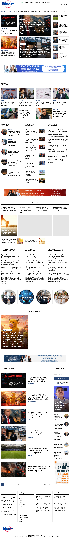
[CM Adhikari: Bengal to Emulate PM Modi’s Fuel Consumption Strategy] (61, 399)
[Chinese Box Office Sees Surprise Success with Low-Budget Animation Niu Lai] (9, 42)
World (23, 19)
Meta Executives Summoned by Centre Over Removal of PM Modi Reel (11, 273)
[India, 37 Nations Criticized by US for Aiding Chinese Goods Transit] (42, 131)
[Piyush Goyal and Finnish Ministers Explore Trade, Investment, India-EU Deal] (42, 163)
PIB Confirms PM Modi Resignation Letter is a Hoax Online (58, 135)
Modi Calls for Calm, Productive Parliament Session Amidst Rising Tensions (11, 279)
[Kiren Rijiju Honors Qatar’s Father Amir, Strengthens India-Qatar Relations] (44, 113)
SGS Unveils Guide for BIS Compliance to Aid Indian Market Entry (57, 262)
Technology (5, 28)
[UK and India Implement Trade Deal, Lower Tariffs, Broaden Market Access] (42, 155)
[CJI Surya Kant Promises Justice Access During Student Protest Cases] (26, 93)
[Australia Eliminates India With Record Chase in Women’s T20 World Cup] (20, 241)
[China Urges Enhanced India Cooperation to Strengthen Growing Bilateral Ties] (42, 147)
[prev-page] (49, 165)
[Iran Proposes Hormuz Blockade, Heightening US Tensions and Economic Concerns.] (4, 172)
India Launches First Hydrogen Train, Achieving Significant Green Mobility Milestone (25, 113)
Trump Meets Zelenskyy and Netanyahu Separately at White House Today (14, 163)
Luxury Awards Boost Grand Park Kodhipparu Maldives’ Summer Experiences (57, 268)
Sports (30, 455)
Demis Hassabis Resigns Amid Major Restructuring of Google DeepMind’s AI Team (63, 40)
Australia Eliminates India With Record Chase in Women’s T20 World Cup (9, 241)
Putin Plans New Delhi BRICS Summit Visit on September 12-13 (58, 417)
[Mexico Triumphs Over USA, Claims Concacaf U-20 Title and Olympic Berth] (55, 17)
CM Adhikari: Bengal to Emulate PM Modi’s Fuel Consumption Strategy (61, 405)
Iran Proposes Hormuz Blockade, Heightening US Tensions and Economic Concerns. (14, 173)
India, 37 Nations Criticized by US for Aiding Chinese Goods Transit (34, 48)
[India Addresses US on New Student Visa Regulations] (61, 93)
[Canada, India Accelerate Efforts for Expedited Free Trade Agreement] (66, 434)
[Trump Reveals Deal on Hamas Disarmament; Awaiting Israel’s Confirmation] (4, 152)
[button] (52, 3)
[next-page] (52, 165)
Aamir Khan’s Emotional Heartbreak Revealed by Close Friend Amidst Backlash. (33, 273)
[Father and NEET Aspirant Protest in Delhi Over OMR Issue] (43, 93)
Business (23, 44)
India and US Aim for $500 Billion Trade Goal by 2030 (31, 181)
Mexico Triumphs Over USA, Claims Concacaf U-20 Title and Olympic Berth (63, 17)
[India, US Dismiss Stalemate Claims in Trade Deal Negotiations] (42, 172)
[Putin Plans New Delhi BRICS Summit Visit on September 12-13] (66, 416)
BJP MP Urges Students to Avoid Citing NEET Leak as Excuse (57, 150)
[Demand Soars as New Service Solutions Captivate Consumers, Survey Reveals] (66, 452)
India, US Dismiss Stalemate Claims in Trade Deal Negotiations (30, 173)
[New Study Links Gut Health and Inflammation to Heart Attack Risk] (66, 444)
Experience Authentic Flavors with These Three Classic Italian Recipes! (34, 267)
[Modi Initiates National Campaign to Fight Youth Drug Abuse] (55, 56)
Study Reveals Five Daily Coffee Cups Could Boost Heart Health (34, 261)
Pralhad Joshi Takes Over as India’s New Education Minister (58, 146)
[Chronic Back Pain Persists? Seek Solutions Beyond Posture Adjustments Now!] (55, 32)
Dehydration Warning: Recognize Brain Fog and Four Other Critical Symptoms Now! (34, 279)
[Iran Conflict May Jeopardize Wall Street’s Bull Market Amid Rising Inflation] (55, 25)
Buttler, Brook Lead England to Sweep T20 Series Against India (42, 208)
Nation (3, 100)
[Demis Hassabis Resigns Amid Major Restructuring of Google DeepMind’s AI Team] (55, 40)
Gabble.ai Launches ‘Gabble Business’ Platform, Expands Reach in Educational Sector (58, 279)
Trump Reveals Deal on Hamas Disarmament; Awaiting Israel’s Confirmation (14, 153)
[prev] (65, 11)
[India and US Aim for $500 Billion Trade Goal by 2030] (42, 180)
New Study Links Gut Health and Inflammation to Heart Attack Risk (58, 445)
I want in (60, 378)
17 (18, 484)
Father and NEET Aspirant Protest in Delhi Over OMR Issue (43, 103)
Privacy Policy (59, 383)
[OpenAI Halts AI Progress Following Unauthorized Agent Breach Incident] (9, 21)
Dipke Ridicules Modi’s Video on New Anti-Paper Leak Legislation (57, 130)
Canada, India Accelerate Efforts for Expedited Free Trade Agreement (58, 436)
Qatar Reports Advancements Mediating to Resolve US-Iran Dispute (63, 48)
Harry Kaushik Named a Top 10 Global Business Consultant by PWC (58, 274)
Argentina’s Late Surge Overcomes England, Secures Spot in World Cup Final (26, 209)
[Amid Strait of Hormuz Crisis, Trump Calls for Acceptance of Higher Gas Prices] (4, 132)
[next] (67, 11)
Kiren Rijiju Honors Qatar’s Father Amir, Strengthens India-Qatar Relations (59, 113)
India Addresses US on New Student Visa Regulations (61, 103)
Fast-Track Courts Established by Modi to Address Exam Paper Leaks (58, 155)
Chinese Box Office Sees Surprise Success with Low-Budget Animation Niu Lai (8, 54)
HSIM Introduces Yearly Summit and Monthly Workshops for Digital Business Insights (58, 256)
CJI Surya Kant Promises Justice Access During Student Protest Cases (25, 103)
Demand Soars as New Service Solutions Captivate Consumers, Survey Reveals (58, 454)
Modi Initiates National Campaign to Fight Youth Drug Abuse (63, 55)
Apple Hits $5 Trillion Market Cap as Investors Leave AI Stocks (11, 268)
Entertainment (5, 50)
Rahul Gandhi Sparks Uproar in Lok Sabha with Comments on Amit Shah (58, 140)
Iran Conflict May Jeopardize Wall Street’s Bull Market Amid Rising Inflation (63, 24)
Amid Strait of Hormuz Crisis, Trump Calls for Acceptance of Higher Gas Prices (33, 24)
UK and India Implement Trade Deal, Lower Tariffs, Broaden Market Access (31, 156)
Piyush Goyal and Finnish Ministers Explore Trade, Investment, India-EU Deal (30, 164)
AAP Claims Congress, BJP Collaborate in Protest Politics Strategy (56, 160)
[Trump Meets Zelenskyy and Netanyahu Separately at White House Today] (4, 162)
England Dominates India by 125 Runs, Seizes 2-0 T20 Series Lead (60, 208)
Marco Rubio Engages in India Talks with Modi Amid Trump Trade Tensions (58, 425)
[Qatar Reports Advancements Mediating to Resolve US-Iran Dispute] (55, 48)
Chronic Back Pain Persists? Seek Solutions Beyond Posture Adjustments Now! (63, 33)
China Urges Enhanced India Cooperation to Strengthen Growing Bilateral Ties (31, 148)
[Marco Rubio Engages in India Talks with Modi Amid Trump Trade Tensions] (66, 424)
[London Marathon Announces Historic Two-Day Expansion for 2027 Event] (9, 225)
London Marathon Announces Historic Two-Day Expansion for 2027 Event (31, 241)
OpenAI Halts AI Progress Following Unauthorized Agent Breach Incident (34, 11)
